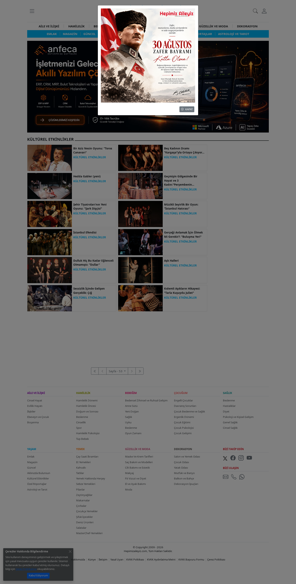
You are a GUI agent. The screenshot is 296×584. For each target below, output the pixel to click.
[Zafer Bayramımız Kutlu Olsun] (148, 55)
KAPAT (189, 109)
